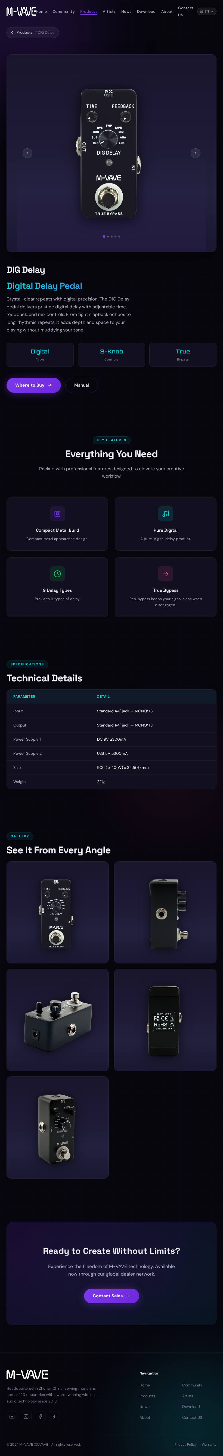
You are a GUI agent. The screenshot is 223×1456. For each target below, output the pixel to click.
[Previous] (27, 153)
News (126, 11)
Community (63, 11)
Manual (81, 385)
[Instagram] (26, 1416)
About (167, 11)
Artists (109, 11)
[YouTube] (12, 1416)
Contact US (192, 1417)
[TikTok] (54, 1416)
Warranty (209, 1444)
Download (146, 11)
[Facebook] (40, 1416)
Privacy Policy (186, 1444)
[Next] (195, 153)
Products (88, 11)
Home (41, 11)
